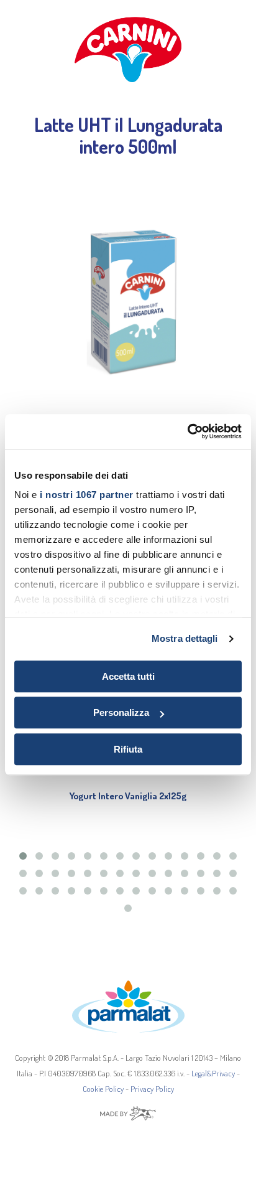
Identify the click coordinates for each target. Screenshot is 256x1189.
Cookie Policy (103, 1089)
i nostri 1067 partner (87, 494)
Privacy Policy (152, 1089)
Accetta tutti (128, 676)
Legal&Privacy (213, 1073)
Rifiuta (128, 749)
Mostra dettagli (185, 638)
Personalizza (121, 712)
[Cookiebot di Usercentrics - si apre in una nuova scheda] (187, 431)
